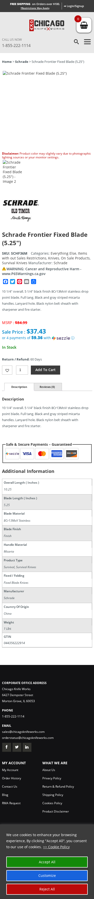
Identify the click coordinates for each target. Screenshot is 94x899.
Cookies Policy (52, 803)
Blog (5, 795)
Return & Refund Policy (58, 786)
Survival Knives (14, 262)
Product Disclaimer (55, 811)
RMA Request (11, 803)
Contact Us (9, 786)
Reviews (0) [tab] (47, 387)
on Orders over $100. (35, 4)
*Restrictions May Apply (35, 8)
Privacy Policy (51, 778)
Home (7, 61)
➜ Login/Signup (74, 6)
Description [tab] (19, 387)
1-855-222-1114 (16, 45)
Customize (47, 875)
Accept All (47, 862)
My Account (10, 770)
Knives (53, 258)
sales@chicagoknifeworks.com (23, 732)
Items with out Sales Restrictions (44, 255)
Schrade (21, 61)
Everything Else (63, 253)
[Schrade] (21, 228)
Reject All (47, 889)
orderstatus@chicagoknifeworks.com (28, 738)
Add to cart (45, 369)
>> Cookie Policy (56, 846)
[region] (47, 861)
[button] (47, 337)
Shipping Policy (52, 795)
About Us (48, 770)
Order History (11, 778)
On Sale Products (75, 258)
